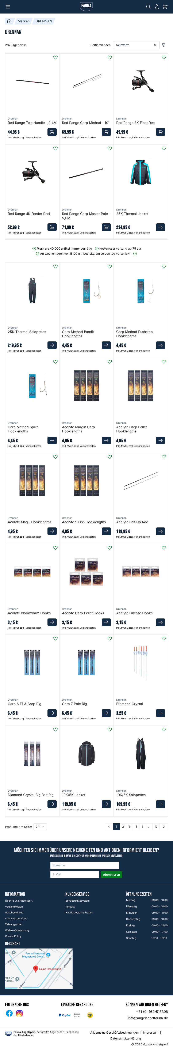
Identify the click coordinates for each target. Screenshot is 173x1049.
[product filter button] (163, 45)
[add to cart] (52, 132)
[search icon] (148, 7)
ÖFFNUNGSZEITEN (139, 894)
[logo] (8, 1033)
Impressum (150, 1032)
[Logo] (86, 7)
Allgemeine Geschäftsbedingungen (114, 1032)
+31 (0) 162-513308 (152, 1012)
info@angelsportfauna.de (148, 1018)
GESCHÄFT (12, 943)
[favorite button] (55, 57)
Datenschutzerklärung (125, 1038)
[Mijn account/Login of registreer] (157, 7)
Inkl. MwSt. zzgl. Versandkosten (24, 137)
